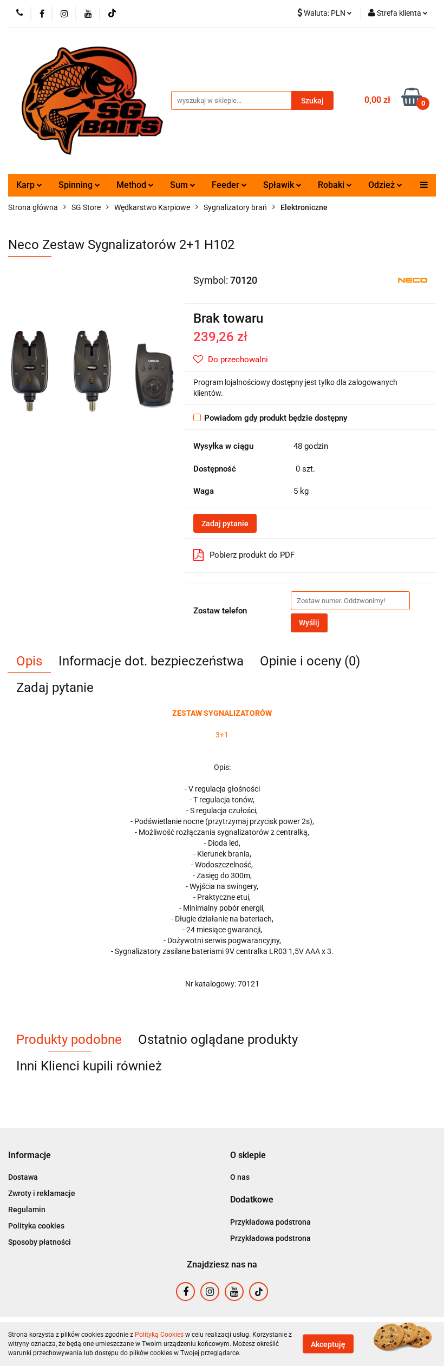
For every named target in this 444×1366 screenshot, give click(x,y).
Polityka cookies (36, 1225)
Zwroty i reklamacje (41, 1193)
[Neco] (412, 279)
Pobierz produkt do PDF (252, 555)
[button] (29, 1155)
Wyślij (309, 622)
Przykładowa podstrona (270, 1222)
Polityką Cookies (159, 1334)
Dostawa (23, 1177)
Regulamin (26, 1209)
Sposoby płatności (39, 1242)
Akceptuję (328, 1344)
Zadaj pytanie (225, 523)
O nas (240, 1177)
